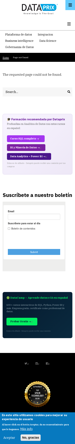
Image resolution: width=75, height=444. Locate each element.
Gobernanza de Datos (19, 47)
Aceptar (9, 438)
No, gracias (30, 437)
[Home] (38, 8)
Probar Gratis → (20, 321)
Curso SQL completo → (24, 138)
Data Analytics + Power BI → (28, 156)
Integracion (45, 34)
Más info (26, 429)
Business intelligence (19, 40)
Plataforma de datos (18, 34)
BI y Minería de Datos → (25, 147)
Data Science (47, 40)
